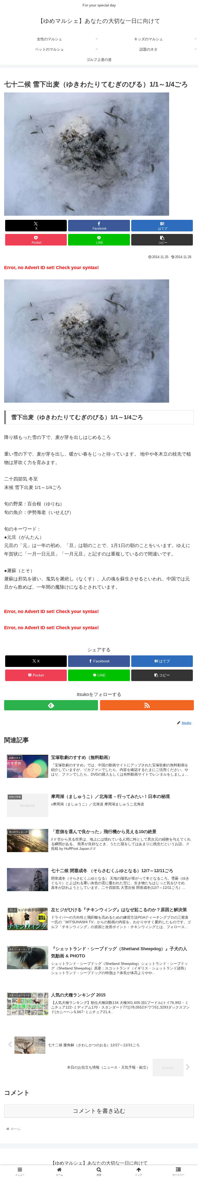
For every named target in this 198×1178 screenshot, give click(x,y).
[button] (162, 240)
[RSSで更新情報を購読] (147, 705)
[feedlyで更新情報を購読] (51, 705)
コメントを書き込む (99, 1111)
